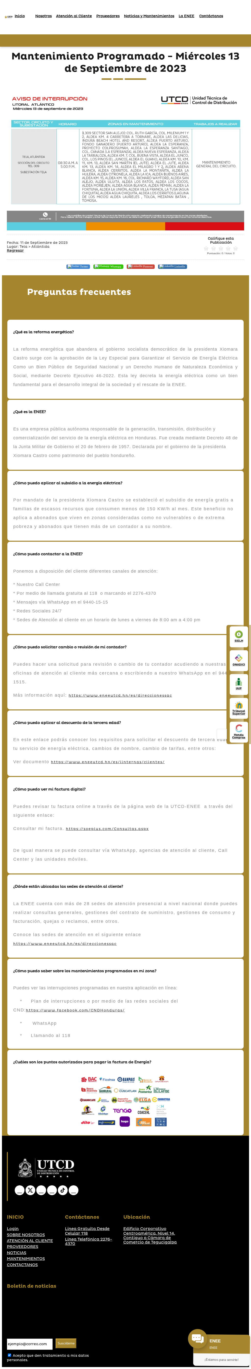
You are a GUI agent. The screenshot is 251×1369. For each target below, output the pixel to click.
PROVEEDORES (22, 1247)
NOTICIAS (16, 1253)
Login (13, 1229)
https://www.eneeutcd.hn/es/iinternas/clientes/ (108, 762)
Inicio (20, 16)
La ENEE (186, 16)
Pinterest (147, 266)
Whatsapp (115, 266)
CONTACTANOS (22, 1265)
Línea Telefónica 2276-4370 (88, 1241)
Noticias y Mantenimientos (149, 16)
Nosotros (43, 16)
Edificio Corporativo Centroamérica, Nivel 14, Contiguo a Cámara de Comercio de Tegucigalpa (150, 1236)
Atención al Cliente (74, 16)
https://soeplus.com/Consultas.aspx (107, 829)
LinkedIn (179, 266)
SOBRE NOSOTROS (26, 1235)
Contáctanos (211, 16)
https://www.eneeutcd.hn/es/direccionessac (120, 695)
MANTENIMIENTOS (26, 1259)
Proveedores (108, 16)
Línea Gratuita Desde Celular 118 (87, 1231)
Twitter (83, 266)
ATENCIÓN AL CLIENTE (30, 1241)
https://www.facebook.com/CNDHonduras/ (75, 1010)
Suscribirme (66, 1343)
